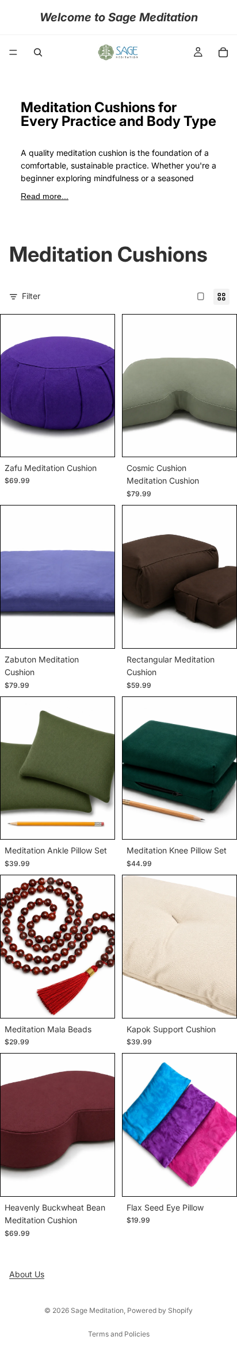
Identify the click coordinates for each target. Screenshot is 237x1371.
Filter (31, 296)
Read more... (44, 196)
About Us (26, 1274)
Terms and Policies (119, 1334)
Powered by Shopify (160, 1310)
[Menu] (13, 52)
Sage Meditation (97, 1310)
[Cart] (223, 52)
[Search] (38, 52)
